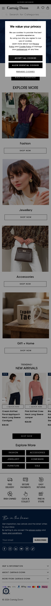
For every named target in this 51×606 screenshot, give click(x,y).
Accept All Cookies (25, 58)
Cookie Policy (25, 47)
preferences (22, 49)
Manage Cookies (25, 72)
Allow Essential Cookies (25, 65)
